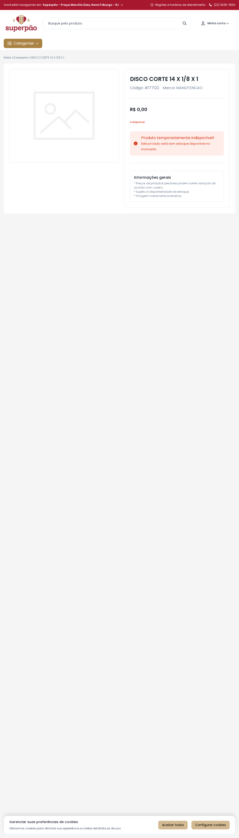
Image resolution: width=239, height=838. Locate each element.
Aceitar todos (173, 825)
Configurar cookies (210, 825)
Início (7, 57)
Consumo (21, 57)
